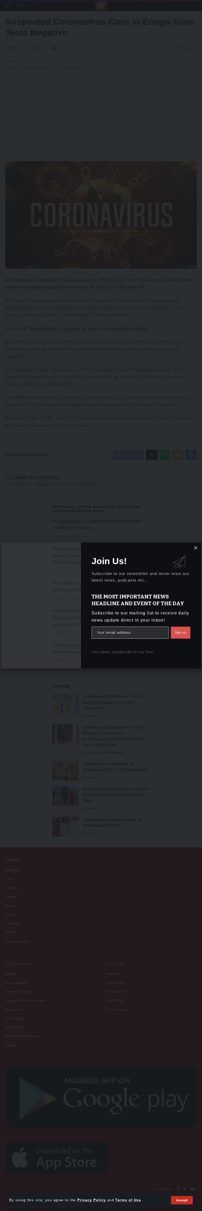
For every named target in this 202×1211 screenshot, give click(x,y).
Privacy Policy (91, 1200)
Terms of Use (128, 1200)
